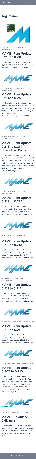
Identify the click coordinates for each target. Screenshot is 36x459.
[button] (30, 2)
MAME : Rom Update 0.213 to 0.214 (16, 199)
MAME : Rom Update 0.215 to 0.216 (16, 55)
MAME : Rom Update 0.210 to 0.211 (16, 328)
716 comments (6, 90)
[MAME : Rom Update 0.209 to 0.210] (18, 355)
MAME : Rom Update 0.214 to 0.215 (16, 96)
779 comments (6, 193)
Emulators (20, 47)
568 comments (27, 363)
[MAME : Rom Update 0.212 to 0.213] (18, 226)
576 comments (6, 237)
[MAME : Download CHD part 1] (18, 404)
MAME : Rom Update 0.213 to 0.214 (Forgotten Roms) (16, 146)
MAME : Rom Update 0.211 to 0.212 (16, 286)
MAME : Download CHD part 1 (14, 418)
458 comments (28, 322)
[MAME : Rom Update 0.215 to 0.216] (18, 34)
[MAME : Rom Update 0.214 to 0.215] (18, 79)
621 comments (6, 280)
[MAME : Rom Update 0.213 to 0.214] (18, 183)
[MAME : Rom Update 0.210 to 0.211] (18, 313)
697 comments (6, 49)
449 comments (6, 138)
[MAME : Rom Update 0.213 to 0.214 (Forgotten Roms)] (18, 128)
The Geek (5, 3)
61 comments (26, 412)
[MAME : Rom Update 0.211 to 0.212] (18, 270)
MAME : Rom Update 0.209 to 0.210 (16, 369)
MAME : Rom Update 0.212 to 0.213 (16, 243)
